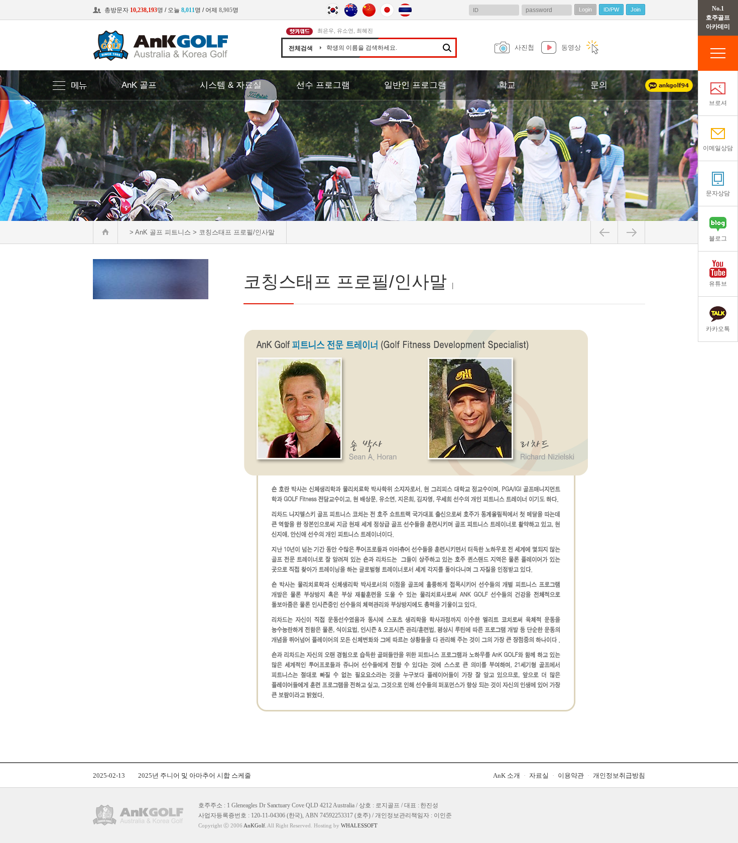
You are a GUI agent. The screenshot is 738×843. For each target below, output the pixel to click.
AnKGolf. (255, 825)
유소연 (345, 31)
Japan (387, 10)
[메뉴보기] (73, 86)
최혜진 (364, 31)
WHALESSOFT (359, 825)
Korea (333, 10)
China (369, 10)
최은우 (325, 31)
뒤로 (604, 232)
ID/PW (611, 10)
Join (636, 10)
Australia (351, 10)
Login (585, 10)
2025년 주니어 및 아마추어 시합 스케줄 (194, 775)
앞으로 (631, 232)
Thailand (405, 10)
